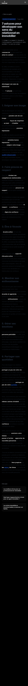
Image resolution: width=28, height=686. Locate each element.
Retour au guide (7, 14)
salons (6, 467)
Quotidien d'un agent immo (9, 19)
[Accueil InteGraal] (4, 2)
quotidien (14, 385)
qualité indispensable (9, 155)
